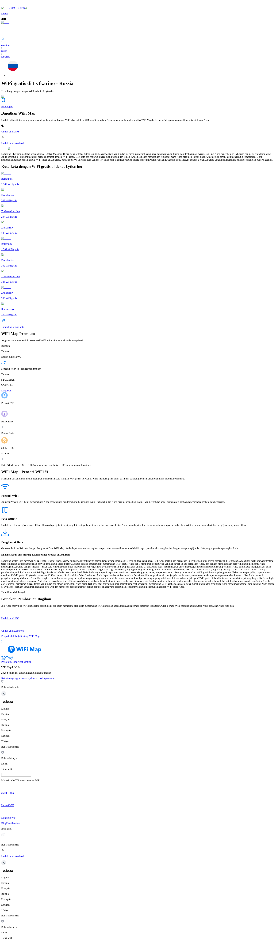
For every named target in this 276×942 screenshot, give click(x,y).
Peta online (6, 661)
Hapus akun (48, 678)
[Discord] (7, 659)
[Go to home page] (12, 5)
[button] (138, 684)
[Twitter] (3, 659)
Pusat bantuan (24, 661)
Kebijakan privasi (33, 678)
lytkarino (5, 56)
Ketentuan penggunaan (13, 678)
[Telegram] (11, 659)
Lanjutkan (6, 390)
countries (5, 45)
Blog (14, 661)
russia (4, 51)
